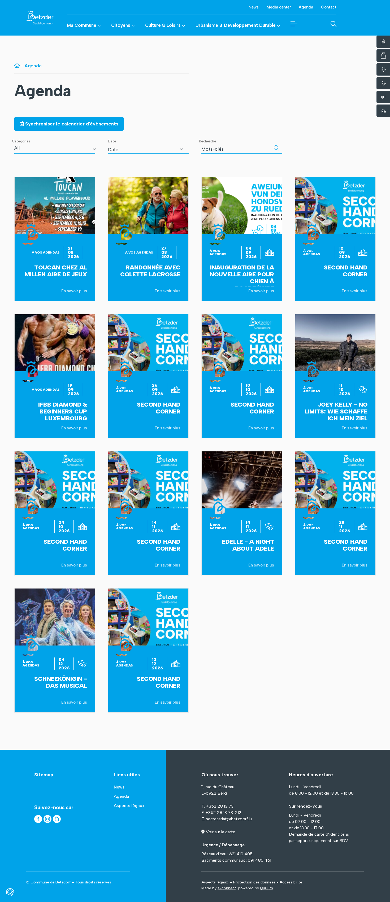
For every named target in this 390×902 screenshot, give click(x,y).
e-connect (227, 888)
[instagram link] (47, 819)
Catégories (21, 141)
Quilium (266, 888)
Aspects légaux (214, 882)
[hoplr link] (57, 819)
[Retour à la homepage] (17, 66)
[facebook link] (38, 819)
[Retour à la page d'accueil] (33, 18)
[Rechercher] (276, 148)
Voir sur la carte (220, 831)
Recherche (207, 141)
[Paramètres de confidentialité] (10, 892)
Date (112, 141)
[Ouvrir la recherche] (333, 24)
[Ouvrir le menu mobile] (294, 23)
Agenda (42, 91)
